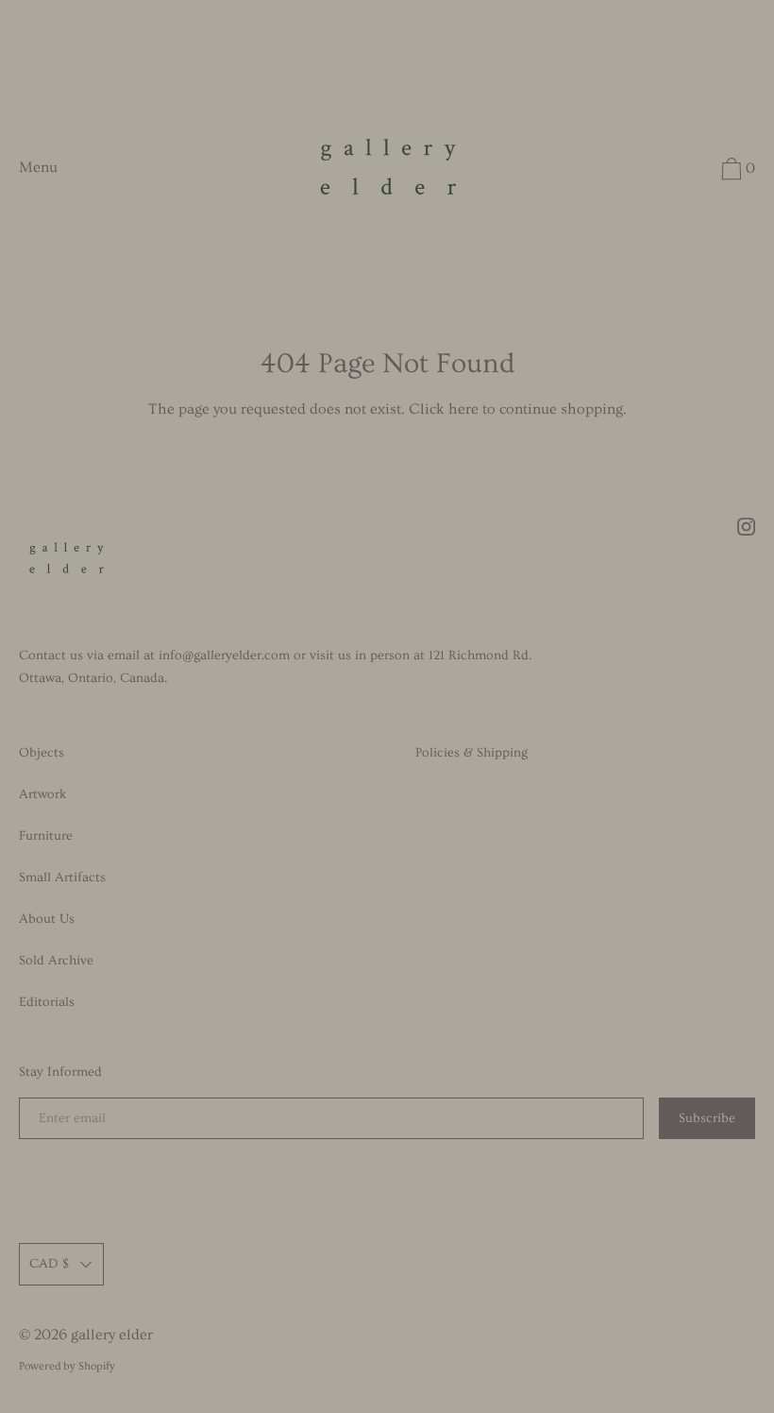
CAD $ (49, 1263)
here (463, 408)
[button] (736, 172)
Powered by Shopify (67, 1366)
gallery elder (112, 1334)
